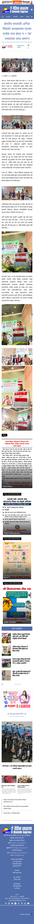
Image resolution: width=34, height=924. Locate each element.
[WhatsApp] (25, 903)
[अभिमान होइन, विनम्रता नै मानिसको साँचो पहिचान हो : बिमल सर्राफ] (6, 650)
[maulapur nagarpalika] (17, 605)
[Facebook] (6, 903)
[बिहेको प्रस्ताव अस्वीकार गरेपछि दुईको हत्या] (9, 779)
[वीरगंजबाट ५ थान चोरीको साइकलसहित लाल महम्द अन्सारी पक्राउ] (17, 741)
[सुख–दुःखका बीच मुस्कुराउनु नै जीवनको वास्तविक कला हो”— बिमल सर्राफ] (6, 675)
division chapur (8, 486)
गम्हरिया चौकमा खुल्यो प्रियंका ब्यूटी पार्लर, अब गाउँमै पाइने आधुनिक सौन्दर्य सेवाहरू (21, 636)
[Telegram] (15, 903)
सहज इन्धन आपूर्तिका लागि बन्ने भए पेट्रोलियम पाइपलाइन (23, 786)
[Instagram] (9, 903)
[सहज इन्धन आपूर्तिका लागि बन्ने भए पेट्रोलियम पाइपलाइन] (24, 779)
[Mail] (12, 903)
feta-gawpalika (8, 577)
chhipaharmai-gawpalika (12, 533)
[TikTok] (18, 903)
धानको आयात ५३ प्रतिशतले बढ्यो (11, 813)
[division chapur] (17, 463)
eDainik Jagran (10, 46)
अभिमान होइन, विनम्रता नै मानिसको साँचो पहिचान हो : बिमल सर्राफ (20, 649)
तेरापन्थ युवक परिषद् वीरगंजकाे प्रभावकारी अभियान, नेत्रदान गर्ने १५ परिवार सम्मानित (21, 661)
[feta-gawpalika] (17, 560)
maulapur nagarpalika (11, 622)
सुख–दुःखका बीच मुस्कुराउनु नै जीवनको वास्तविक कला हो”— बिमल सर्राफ (21, 673)
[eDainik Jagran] (4, 46)
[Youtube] (28, 903)
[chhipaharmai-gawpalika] (17, 516)
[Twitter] (22, 903)
